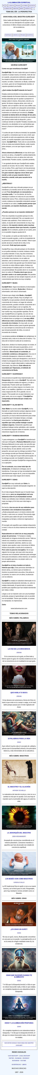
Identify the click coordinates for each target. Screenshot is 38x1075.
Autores (25, 5)
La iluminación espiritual (19, 2)
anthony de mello (19, 790)
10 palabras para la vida (19, 738)
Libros (24, 1064)
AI (6, 5)
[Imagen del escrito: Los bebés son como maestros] (19, 875)
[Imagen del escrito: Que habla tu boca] (19, 689)
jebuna (19, 652)
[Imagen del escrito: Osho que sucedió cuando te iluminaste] (19, 971)
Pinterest (26, 1058)
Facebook (18, 1058)
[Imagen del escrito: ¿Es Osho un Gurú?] (19, 925)
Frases (18, 5)
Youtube (23, 1060)
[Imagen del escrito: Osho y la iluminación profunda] (19, 1019)
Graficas (16, 35)
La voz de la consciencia (19, 649)
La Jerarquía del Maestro (19, 833)
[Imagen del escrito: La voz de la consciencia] (19, 645)
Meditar (15, 8)
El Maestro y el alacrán (19, 787)
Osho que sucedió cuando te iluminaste (19, 976)
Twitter (11, 1058)
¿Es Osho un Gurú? (19, 929)
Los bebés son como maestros (19, 879)
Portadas (8, 35)
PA (3, 5)
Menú (21, 8)
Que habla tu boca (19, 692)
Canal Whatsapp (24, 1055)
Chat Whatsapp (13, 1055)
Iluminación (8, 8)
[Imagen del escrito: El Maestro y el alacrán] (19, 783)
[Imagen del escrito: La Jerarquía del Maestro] (19, 829)
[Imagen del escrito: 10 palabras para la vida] (19, 735)
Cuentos (11, 5)
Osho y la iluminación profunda (19, 1023)
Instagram (15, 1060)
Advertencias (16, 1064)
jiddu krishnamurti (19, 836)
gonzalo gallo (19, 882)
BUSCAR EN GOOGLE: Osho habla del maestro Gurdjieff (19, 1044)
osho (19, 742)
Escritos (32, 5)
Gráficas (28, 8)
